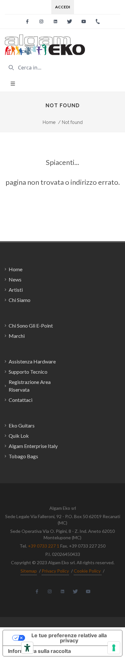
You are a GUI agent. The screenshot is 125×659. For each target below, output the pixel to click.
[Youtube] (84, 21)
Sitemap (29, 571)
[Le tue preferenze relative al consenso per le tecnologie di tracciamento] (114, 648)
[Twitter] (70, 21)
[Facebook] (27, 21)
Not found (70, 122)
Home (49, 122)
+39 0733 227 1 (43, 546)
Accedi (62, 6)
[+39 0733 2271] (98, 21)
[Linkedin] (55, 21)
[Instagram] (41, 21)
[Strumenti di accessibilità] (27, 648)
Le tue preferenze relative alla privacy (69, 638)
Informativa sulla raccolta (39, 651)
